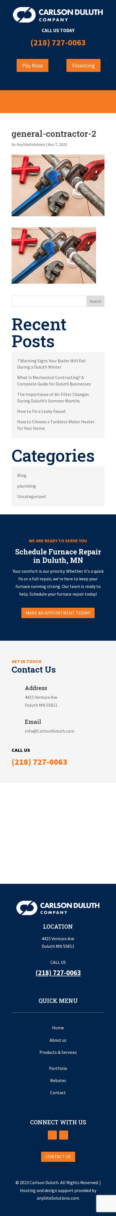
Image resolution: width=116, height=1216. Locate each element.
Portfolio (58, 1068)
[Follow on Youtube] (63, 1135)
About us (58, 1040)
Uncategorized (31, 496)
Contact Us (58, 1156)
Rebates (58, 1080)
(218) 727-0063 (58, 42)
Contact (58, 1092)
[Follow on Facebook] (52, 1135)
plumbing (26, 486)
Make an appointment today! (58, 613)
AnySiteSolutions (31, 144)
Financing (83, 65)
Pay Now (32, 65)
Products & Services (58, 1052)
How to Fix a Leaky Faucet (41, 411)
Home (58, 1027)
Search (95, 301)
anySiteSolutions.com (58, 1198)
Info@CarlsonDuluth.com (49, 731)
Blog (21, 475)
